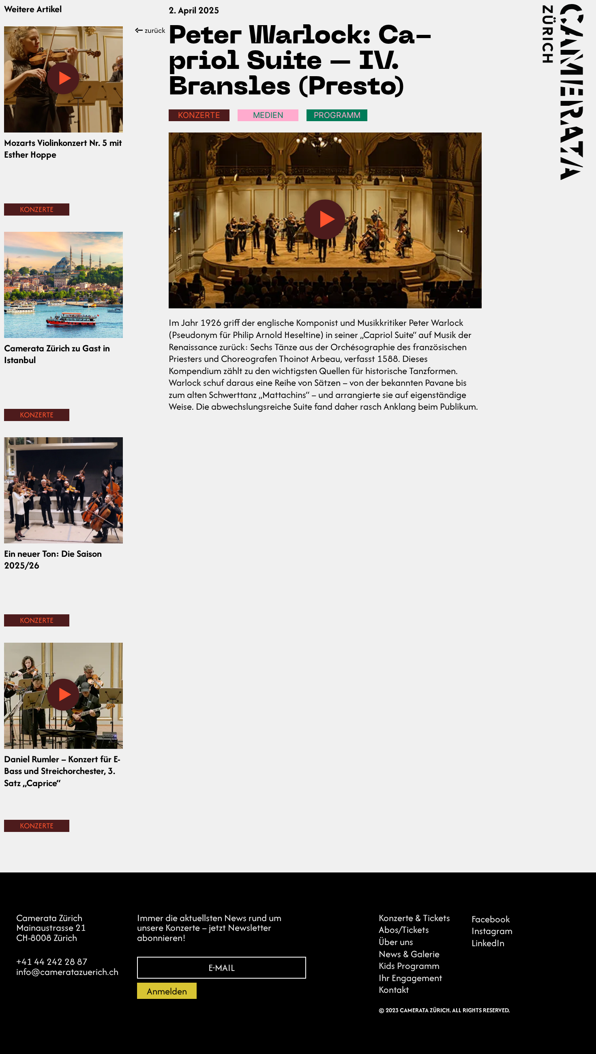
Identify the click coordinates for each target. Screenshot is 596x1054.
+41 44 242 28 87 (52, 961)
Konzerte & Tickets (414, 918)
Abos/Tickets (404, 930)
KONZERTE (37, 209)
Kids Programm (409, 966)
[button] (63, 79)
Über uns (396, 942)
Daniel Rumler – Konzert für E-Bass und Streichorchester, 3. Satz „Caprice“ (62, 770)
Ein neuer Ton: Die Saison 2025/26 (53, 559)
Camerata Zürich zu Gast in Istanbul (57, 354)
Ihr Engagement (410, 978)
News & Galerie (409, 954)
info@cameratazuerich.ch (67, 971)
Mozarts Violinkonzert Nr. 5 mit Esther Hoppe (63, 148)
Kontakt (394, 990)
